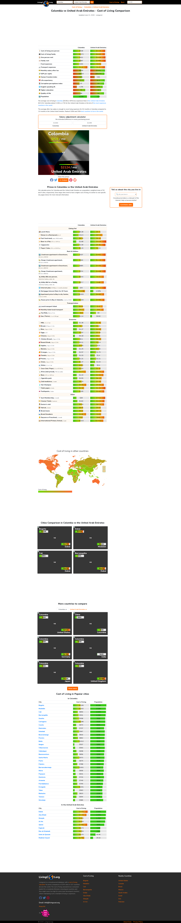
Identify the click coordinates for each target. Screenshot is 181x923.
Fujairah (41, 828)
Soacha (41, 718)
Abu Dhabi (42, 815)
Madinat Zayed (44, 838)
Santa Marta (43, 758)
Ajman (41, 825)
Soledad (42, 731)
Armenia (42, 780)
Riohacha (42, 793)
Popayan (42, 774)
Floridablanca (44, 784)
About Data (127, 922)
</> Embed (63, 180)
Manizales (42, 728)
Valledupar (43, 751)
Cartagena (42, 722)
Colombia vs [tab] (62, 609)
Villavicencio (43, 748)
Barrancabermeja (45, 767)
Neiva (41, 771)
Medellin (42, 709)
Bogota (41, 705)
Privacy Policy (138, 922)
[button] (51, 180)
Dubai (41, 812)
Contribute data (126, 205)
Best (122, 2)
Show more (72, 688)
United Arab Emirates (101, 7)
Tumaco (41, 797)
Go (92, 2)
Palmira (41, 764)
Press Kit (42, 906)
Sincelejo (42, 800)
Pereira (41, 738)
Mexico (120, 890)
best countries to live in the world (92, 111)
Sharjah (41, 818)
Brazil (120, 887)
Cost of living (114, 2)
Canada (121, 884)
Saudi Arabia (122, 893)
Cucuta (41, 725)
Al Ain (41, 821)
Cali (40, 712)
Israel (120, 896)
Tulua (41, 790)
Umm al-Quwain (44, 835)
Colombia (87, 7)
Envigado (42, 787)
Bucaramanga (44, 735)
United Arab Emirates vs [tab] (78, 609)
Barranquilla (43, 715)
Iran (119, 899)
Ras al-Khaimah (44, 831)
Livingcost (99, 15)
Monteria (42, 777)
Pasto (41, 761)
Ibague (41, 744)
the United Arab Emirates (96, 101)
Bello (41, 741)
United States (123, 881)
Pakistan (121, 902)
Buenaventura (44, 754)
